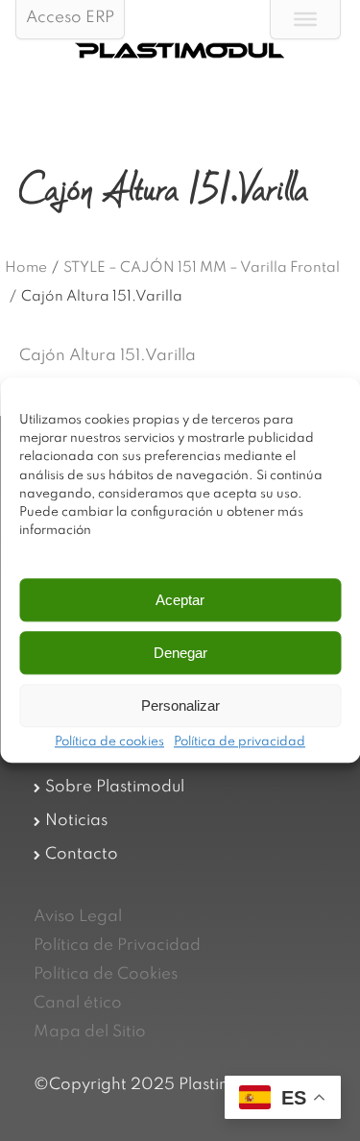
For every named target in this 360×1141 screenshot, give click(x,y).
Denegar (180, 652)
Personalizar (180, 705)
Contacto (81, 854)
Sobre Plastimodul (114, 787)
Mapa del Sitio (90, 1032)
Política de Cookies (106, 974)
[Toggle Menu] (305, 19)
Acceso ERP (70, 18)
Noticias (76, 821)
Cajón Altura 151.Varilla (107, 356)
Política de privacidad (239, 743)
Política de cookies (109, 743)
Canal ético (78, 1003)
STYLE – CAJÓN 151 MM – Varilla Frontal (201, 268)
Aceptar (180, 600)
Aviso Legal (78, 917)
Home (26, 268)
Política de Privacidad (117, 945)
